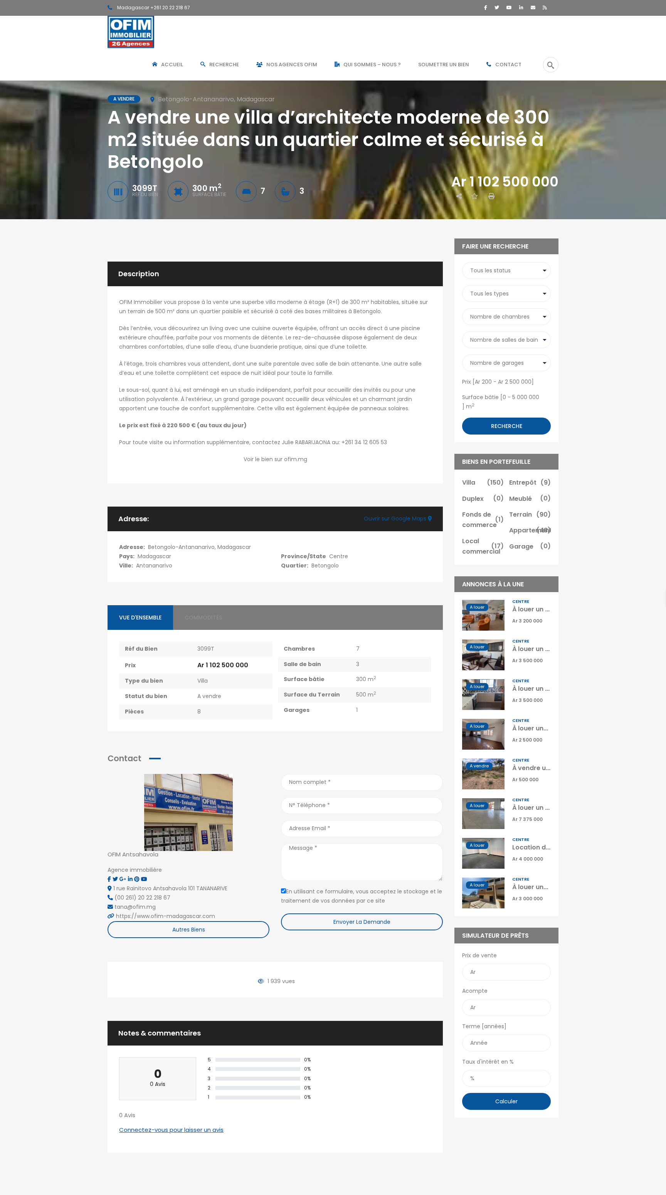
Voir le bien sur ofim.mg (275, 459)
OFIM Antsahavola (133, 854)
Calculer (506, 1101)
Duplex (483, 498)
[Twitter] (496, 7)
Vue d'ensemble (140, 617)
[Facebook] (485, 7)
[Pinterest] (137, 879)
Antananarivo (154, 565)
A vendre (209, 696)
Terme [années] (484, 1026)
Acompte (475, 991)
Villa (202, 681)
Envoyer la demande (361, 922)
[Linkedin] (131, 879)
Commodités (203, 617)
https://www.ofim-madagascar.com (165, 916)
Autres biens (188, 929)
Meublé (530, 498)
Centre (338, 556)
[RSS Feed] (545, 7)
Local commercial (483, 546)
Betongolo (325, 565)
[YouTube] (509, 7)
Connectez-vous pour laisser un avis (171, 1130)
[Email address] (533, 7)
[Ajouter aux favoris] (474, 196)
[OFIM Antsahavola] (188, 812)
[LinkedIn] (521, 7)
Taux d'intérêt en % (488, 1062)
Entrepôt (530, 482)
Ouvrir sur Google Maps (396, 518)
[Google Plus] (123, 879)
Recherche (506, 426)
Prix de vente (479, 955)
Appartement (530, 530)
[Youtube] (144, 879)
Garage (530, 546)
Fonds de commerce (483, 519)
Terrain (530, 514)
